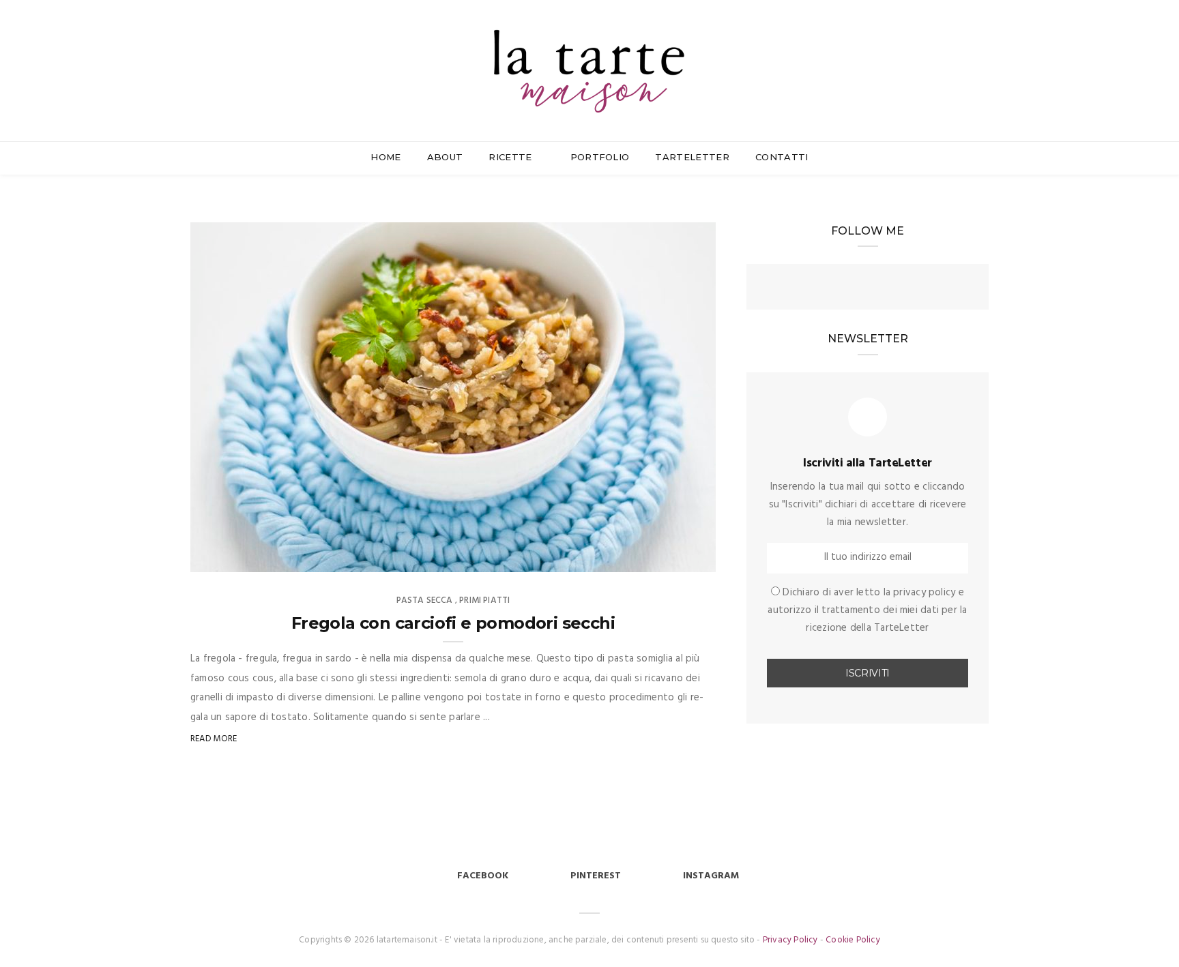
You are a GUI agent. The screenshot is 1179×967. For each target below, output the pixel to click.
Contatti (782, 156)
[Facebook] (843, 288)
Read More (213, 739)
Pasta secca (424, 600)
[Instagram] (867, 288)
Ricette (512, 156)
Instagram (711, 876)
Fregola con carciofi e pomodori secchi (453, 623)
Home (385, 156)
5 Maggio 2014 (669, 557)
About (445, 156)
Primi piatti (484, 600)
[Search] (983, 47)
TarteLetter (692, 156)
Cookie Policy (853, 940)
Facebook (482, 876)
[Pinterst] (892, 288)
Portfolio (600, 156)
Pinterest (595, 876)
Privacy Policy (790, 940)
